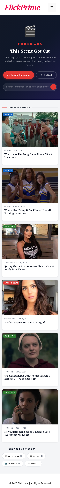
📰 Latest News (13, 456)
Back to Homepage (20, 75)
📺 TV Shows (12, 463)
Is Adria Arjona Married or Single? (24, 322)
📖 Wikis (33, 463)
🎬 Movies (36, 456)
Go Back (48, 75)
